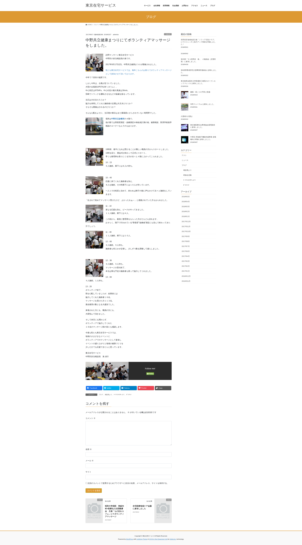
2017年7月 (186, 246)
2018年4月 (186, 201)
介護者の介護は (186, 116)
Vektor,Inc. (173, 539)
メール (90, 461)
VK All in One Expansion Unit (158, 539)
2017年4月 (186, 256)
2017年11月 (186, 226)
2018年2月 (186, 211)
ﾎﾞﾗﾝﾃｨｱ (128, 394)
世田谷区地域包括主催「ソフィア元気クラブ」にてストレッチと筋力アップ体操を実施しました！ (198, 42)
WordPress (129, 539)
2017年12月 (186, 221)
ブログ (168, 34)
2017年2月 (186, 266)
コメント (90, 418)
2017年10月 (186, 231)
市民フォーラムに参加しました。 (202, 104)
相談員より (108, 394)
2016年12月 (186, 276)
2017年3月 (186, 261)
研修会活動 (187, 175)
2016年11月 (186, 281)
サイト (88, 472)
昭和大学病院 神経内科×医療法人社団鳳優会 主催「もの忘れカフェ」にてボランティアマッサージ (114, 511)
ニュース (185, 160)
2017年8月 (186, 241)
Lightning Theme (141, 539)
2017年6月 (186, 251)
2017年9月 (186, 236)
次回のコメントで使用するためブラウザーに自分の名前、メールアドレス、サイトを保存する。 (128, 483)
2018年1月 (186, 216)
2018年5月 (186, 197)
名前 (89, 449)
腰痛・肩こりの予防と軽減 (200, 92)
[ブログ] (94, 504)
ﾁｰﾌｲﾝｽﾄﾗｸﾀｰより (119, 394)
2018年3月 (186, 206)
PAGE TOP (293, 527)
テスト (184, 155)
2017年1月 (186, 271)
